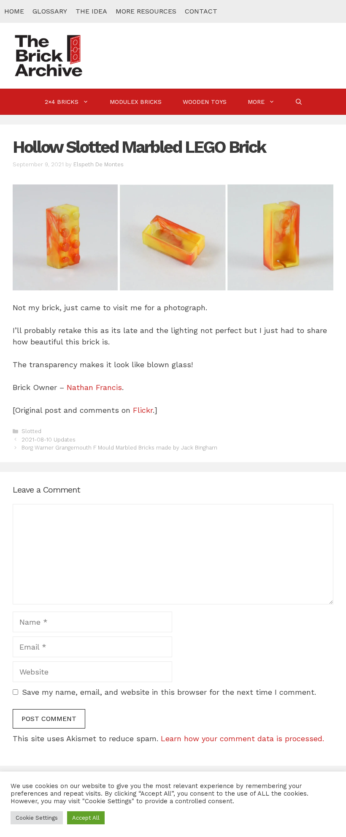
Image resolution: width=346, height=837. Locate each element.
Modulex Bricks (136, 101)
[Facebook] (278, 11)
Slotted (31, 431)
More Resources (146, 11)
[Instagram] (313, 11)
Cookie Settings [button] (37, 818)
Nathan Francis (94, 387)
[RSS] (331, 11)
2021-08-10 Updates (49, 439)
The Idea (91, 11)
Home (14, 11)
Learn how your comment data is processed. (242, 738)
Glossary (49, 11)
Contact (201, 11)
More (256, 101)
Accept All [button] (86, 818)
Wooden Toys (205, 101)
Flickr (143, 410)
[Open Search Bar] (298, 101)
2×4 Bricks (61, 101)
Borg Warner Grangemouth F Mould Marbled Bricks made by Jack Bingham (119, 447)
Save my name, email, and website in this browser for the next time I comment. (169, 692)
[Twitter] (296, 11)
